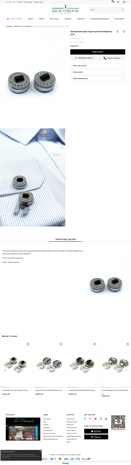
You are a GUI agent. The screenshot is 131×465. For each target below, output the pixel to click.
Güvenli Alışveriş (71, 430)
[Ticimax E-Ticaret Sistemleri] (65, 464)
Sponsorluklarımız (72, 439)
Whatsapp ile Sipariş (85, 58)
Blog (44, 422)
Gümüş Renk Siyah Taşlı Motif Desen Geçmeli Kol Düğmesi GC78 (49, 390)
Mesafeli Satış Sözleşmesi (74, 436)
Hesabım (45, 424)
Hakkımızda (70, 424)
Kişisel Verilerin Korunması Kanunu (53, 436)
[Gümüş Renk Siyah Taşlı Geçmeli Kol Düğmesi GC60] (15, 364)
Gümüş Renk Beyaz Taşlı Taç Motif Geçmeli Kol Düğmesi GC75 (115, 390)
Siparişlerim (46, 427)
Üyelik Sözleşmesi (72, 427)
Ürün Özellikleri (79, 66)
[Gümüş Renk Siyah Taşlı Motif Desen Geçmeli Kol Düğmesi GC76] (82, 364)
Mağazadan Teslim (72, 422)
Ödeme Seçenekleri (80, 78)
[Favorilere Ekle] (124, 31)
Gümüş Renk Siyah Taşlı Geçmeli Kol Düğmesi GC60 (15, 390)
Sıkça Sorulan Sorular (49, 433)
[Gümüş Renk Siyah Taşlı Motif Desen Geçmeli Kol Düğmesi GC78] (49, 364)
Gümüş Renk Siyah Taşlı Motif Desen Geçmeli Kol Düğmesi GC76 (82, 390)
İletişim (69, 442)
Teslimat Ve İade (71, 433)
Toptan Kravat (71, 419)
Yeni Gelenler (47, 419)
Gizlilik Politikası (48, 430)
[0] (123, 2)
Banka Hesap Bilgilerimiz (50, 439)
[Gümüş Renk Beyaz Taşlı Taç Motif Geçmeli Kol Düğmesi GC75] (115, 364)
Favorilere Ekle (27, 344)
